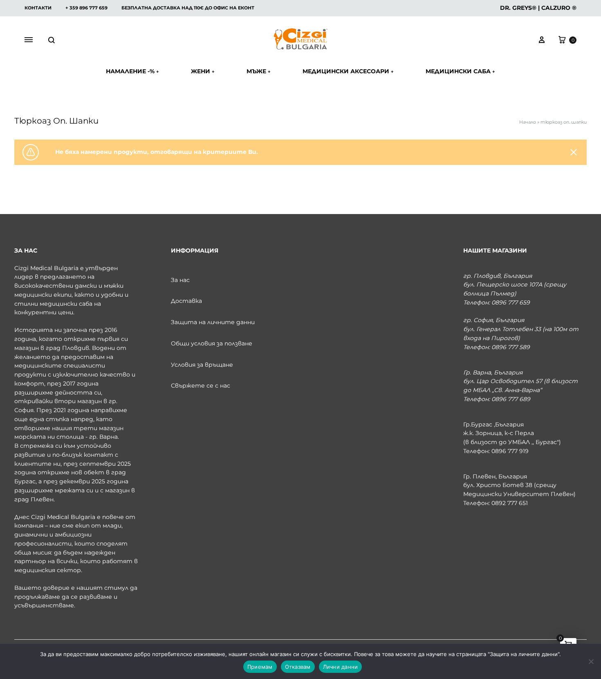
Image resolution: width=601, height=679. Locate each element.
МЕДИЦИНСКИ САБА (460, 71)
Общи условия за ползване (211, 343)
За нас (180, 280)
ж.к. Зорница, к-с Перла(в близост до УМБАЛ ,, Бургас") (512, 437)
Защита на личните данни (213, 322)
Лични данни (340, 666)
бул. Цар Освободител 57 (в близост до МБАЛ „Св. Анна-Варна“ (520, 385)
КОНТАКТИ (38, 8)
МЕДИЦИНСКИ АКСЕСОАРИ (348, 71)
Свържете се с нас (200, 385)
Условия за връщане (202, 364)
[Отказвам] (591, 661)
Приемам (260, 666)
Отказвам (298, 666)
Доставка (186, 301)
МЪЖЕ (259, 71)
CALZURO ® (558, 7)
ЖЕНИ (203, 71)
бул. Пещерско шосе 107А (502, 284)
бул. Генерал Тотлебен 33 (502, 329)
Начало (527, 122)
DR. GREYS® (518, 7)
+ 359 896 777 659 (86, 8)
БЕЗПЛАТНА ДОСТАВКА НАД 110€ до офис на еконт (187, 8)
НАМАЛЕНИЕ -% (132, 71)
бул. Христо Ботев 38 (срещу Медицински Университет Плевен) (519, 489)
